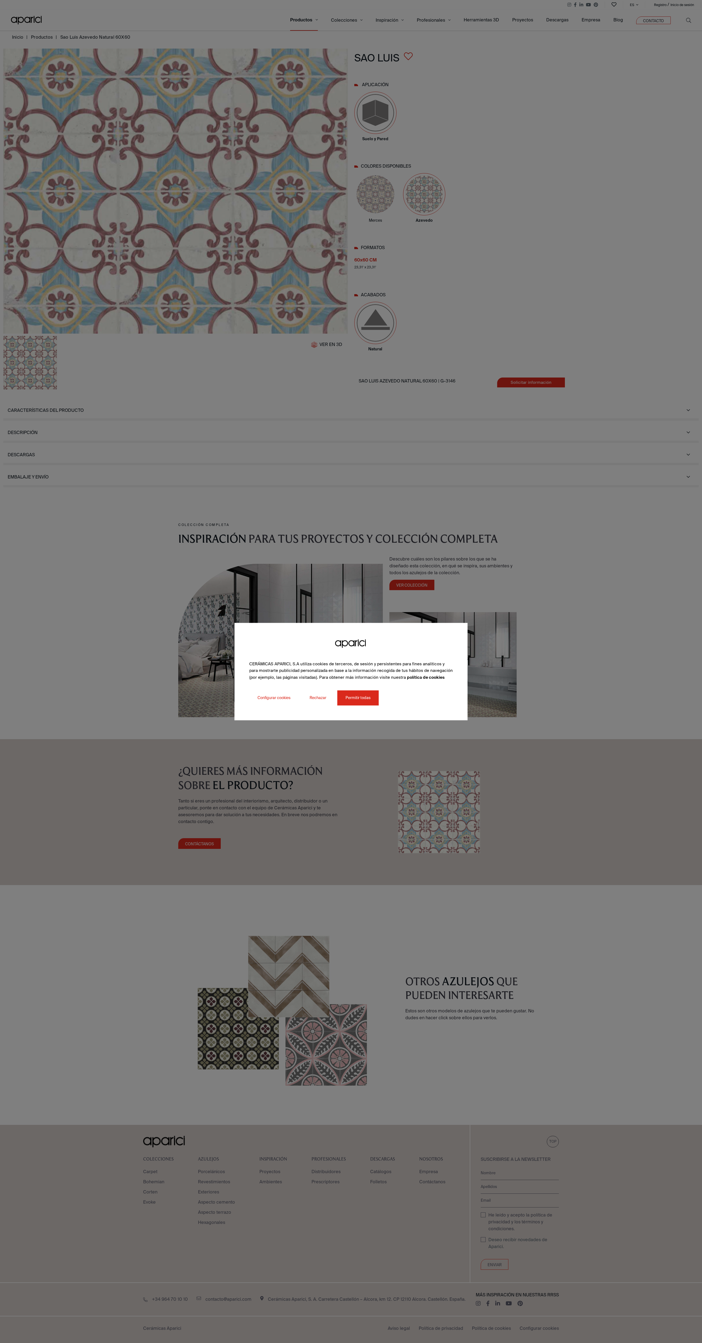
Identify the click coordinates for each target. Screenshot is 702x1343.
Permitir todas (358, 697)
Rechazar (318, 697)
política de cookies (426, 677)
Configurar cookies (273, 697)
